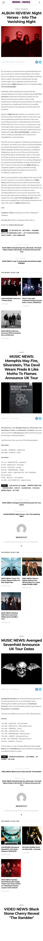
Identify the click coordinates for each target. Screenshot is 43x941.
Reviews (24, 9)
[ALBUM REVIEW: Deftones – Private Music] (11, 286)
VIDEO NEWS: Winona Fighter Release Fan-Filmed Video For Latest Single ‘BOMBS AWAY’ (31, 581)
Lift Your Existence (31, 233)
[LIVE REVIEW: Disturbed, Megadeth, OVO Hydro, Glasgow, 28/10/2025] (11, 835)
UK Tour (16, 490)
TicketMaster (15, 749)
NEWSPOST (5, 418)
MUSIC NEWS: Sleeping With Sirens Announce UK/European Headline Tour (9, 616)
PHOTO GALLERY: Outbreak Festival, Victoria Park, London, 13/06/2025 (32, 300)
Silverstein (26, 488)
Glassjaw (35, 230)
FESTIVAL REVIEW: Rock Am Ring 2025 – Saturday (31, 848)
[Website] (21, 546)
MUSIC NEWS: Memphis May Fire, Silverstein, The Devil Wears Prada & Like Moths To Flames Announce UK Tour (21, 250)
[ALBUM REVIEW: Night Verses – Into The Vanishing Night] (21, 41)
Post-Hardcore (19, 235)
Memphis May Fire (34, 485)
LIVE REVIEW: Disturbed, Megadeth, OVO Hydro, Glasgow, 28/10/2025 (10, 849)
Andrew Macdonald (7, 62)
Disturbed (30, 757)
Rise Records (8, 488)
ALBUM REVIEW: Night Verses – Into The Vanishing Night (21, 515)
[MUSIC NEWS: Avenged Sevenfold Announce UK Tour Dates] (21, 669)
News (21, 352)
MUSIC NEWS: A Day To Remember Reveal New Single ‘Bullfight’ (21, 262)
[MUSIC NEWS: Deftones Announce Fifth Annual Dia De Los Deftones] (11, 319)
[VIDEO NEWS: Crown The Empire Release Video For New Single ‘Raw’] (11, 566)
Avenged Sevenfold (16, 757)
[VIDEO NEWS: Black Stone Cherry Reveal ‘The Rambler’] (21, 937)
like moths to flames (17, 485)
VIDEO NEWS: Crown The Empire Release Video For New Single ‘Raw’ (10, 580)
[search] (39, 2)
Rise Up (17, 488)
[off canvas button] (3, 2)
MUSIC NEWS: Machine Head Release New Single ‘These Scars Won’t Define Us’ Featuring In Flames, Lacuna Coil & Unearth (11, 884)
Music (17, 9)
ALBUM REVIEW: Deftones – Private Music (10, 299)
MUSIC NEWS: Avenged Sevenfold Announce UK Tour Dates (21, 504)
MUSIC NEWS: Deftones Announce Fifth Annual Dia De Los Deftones (11, 333)
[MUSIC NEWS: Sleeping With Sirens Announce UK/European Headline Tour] (11, 601)
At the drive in (15, 230)
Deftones (26, 230)
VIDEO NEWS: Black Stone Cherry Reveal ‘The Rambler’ (21, 771)
